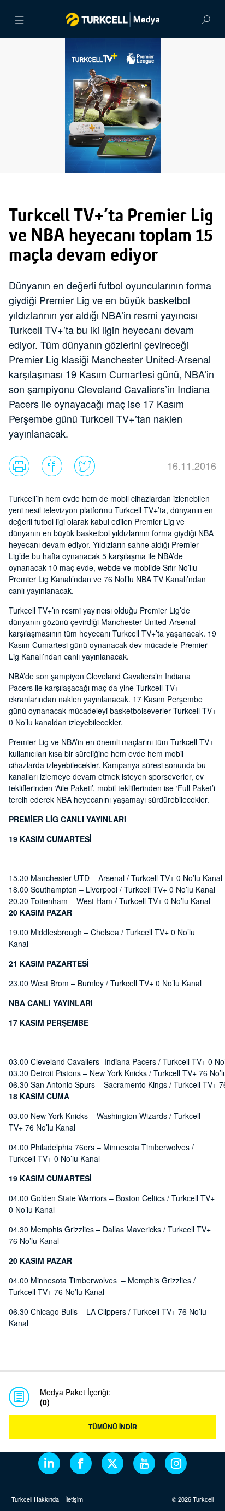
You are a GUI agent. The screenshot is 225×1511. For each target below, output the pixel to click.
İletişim (74, 1499)
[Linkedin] (49, 1463)
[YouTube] (144, 1463)
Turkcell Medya (113, 19)
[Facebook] (81, 1463)
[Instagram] (176, 1463)
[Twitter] (112, 1463)
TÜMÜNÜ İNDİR (112, 1427)
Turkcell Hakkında (35, 1499)
